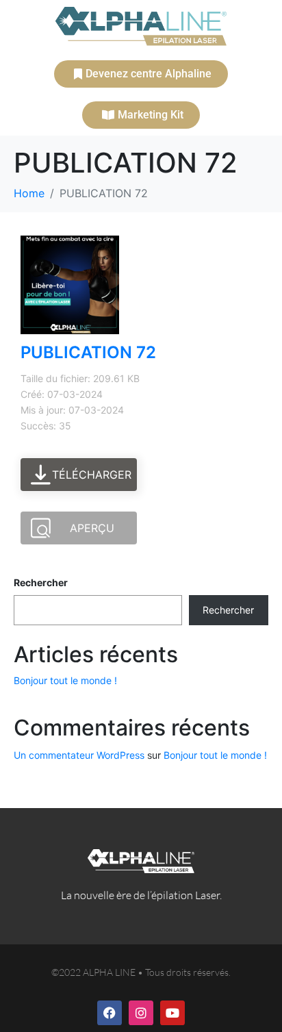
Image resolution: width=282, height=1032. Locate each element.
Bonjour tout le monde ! (65, 680)
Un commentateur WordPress (79, 755)
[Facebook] (109, 1012)
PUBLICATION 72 (88, 352)
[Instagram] (141, 1012)
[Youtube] (172, 1012)
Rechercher (41, 582)
